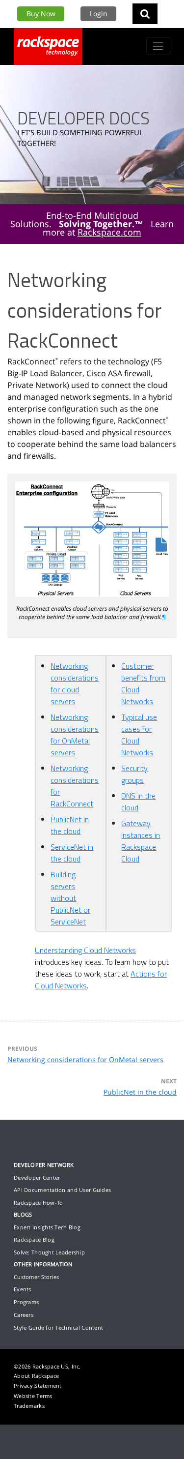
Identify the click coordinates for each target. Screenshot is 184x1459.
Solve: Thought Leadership (49, 1252)
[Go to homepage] (48, 46)
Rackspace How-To (38, 1202)
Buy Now (40, 13)
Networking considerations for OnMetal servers (85, 1059)
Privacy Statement (38, 1385)
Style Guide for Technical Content (58, 1327)
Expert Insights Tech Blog (47, 1227)
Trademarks (29, 1405)
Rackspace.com (109, 232)
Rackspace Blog (34, 1239)
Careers (23, 1314)
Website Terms (33, 1395)
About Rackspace (36, 1375)
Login (98, 13)
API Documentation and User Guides (62, 1189)
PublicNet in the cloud (140, 1092)
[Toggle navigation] (158, 46)
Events (22, 1289)
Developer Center (37, 1177)
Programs (26, 1302)
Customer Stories (36, 1276)
